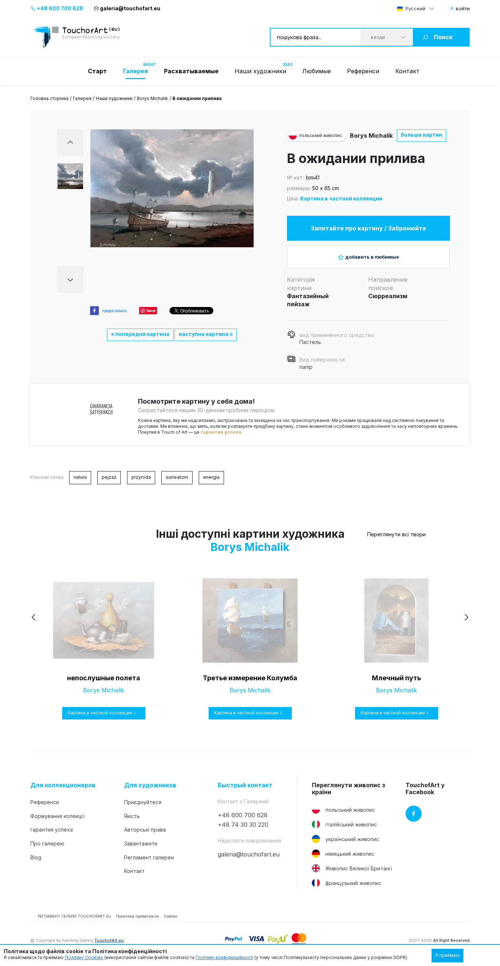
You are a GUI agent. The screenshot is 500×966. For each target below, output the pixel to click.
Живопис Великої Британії (358, 868)
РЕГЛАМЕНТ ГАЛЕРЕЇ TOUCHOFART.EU (74, 916)
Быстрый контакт (245, 785)
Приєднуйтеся (142, 802)
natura (80, 477)
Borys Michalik (152, 98)
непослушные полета (103, 678)
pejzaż (109, 477)
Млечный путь (396, 678)
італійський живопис (351, 824)
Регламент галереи (149, 857)
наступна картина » (206, 334)
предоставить (114, 310)
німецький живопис (349, 854)
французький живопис (353, 883)
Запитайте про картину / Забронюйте (368, 228)
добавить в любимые (372, 257)
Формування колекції (57, 816)
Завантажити (140, 843)
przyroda (141, 477)
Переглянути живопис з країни (348, 789)
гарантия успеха (221, 432)
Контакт (407, 71)
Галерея (82, 98)
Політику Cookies (84, 957)
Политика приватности (137, 916)
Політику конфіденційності (224, 957)
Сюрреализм (387, 296)
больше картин (421, 135)
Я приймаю (447, 955)
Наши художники (260, 71)
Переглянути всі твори (396, 534)
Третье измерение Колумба (250, 678)
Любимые (316, 71)
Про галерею (47, 843)
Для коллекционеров (63, 785)
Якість (132, 816)
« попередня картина (140, 334)
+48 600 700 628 (59, 8)
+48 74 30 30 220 (243, 824)
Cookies (170, 916)
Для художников (150, 785)
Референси (363, 71)
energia (211, 477)
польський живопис (350, 810)
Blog (35, 857)
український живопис (352, 839)
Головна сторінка (49, 98)
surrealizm (177, 477)
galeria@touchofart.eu (130, 8)
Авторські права (145, 829)
